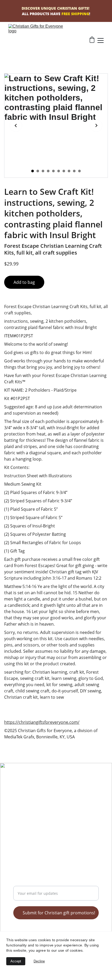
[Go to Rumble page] (23, 793)
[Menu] (100, 40)
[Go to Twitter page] (16, 793)
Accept (15, 961)
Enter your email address (38, 883)
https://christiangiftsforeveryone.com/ (41, 722)
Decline (39, 961)
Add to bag (24, 282)
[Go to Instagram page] (44, 793)
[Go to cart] (92, 40)
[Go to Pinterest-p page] (30, 793)
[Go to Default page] (51, 793)
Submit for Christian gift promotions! (59, 913)
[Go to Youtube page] (37, 793)
